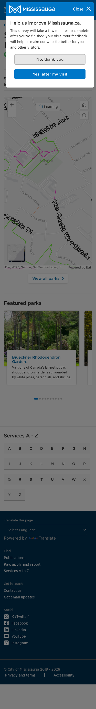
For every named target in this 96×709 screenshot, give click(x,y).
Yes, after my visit (50, 74)
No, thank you (49, 59)
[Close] (89, 9)
